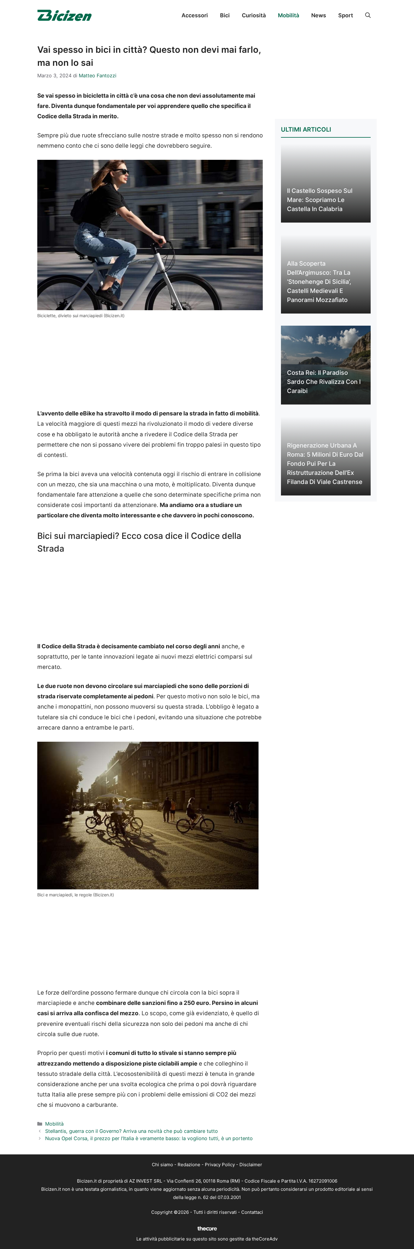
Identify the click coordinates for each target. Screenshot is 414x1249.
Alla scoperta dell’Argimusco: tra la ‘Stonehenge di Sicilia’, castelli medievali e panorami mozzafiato (319, 282)
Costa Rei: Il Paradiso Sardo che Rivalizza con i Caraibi (324, 382)
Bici (225, 15)
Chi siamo (162, 1164)
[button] (368, 15)
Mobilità (288, 15)
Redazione (189, 1164)
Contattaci (252, 1212)
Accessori (195, 15)
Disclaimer (250, 1164)
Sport (345, 15)
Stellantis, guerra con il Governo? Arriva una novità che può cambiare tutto (131, 1131)
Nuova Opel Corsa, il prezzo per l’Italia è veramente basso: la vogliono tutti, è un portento (149, 1138)
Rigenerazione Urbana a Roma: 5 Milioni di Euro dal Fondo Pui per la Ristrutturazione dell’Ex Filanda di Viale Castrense (325, 463)
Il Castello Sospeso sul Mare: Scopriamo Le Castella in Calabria (319, 200)
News (318, 15)
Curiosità (254, 15)
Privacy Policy (220, 1164)
